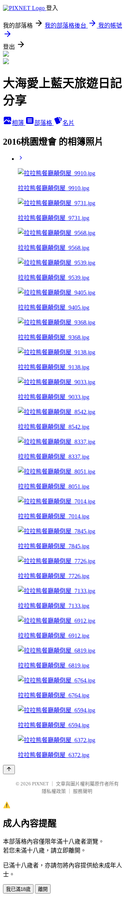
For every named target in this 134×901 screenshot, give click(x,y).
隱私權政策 (54, 791)
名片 (68, 123)
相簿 (18, 123)
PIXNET (40, 784)
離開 (43, 889)
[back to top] (9, 769)
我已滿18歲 (18, 889)
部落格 (44, 123)
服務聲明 (82, 791)
